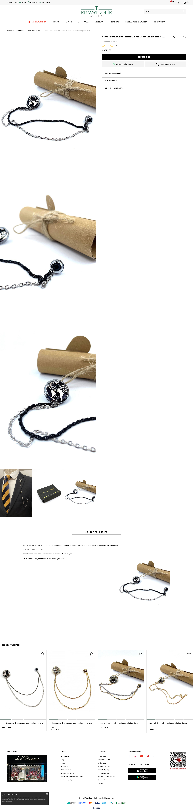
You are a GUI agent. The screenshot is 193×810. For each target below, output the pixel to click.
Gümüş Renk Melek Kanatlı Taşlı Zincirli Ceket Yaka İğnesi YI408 (23, 723)
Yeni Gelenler (65, 756)
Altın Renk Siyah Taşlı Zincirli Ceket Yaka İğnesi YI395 (168, 723)
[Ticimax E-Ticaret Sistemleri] (97, 808)
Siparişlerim (64, 766)
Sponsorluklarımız (104, 780)
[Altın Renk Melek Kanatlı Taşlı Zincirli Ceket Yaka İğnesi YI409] (72, 685)
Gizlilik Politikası (66, 770)
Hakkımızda (102, 763)
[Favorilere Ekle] (184, 36)
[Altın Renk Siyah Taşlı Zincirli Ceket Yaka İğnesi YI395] (170, 685)
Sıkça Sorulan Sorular (68, 773)
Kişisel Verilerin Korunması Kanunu (72, 776)
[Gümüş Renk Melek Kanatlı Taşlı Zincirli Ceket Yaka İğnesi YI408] (23, 685)
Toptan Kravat (102, 756)
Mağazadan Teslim (104, 760)
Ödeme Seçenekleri (114, 88)
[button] (6, 719)
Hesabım (63, 763)
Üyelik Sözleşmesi (104, 766)
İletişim (100, 783)
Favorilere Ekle (42, 654)
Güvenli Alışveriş (103, 770)
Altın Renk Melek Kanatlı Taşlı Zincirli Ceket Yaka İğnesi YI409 (72, 723)
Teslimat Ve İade (103, 773)
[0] (184, 2)
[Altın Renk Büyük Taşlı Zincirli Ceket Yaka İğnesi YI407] (121, 685)
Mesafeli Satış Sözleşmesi (106, 776)
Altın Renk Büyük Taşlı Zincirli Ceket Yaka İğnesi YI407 (119, 723)
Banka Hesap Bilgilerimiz (69, 780)
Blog (62, 760)
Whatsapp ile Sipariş (124, 64)
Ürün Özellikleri (113, 73)
